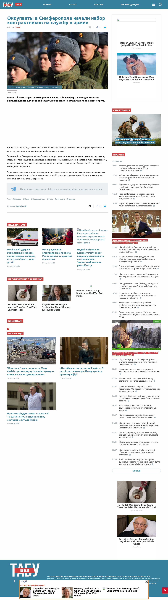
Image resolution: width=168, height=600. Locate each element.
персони (98, 5)
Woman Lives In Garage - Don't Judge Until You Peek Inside (90, 293)
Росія (50, 199)
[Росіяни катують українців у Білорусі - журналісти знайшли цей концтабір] (136, 336)
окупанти (60, 199)
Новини (71, 199)
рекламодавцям (130, 5)
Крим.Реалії (21, 206)
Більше (136, 471)
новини (47, 5)
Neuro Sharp (136, 547)
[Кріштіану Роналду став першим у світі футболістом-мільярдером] (136, 224)
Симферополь (38, 199)
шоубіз (73, 5)
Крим (26, 199)
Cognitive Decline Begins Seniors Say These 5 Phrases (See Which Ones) (56, 307)
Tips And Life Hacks (136, 510)
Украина (17, 199)
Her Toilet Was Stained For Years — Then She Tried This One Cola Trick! (22, 307)
